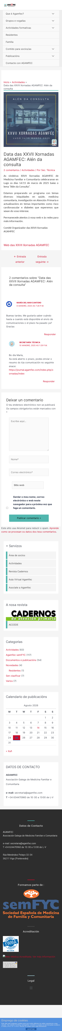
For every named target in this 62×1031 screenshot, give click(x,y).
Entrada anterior (20, 257)
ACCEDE (13, 624)
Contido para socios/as (18, 48)
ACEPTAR (31, 1029)
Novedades (12, 665)
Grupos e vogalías (16, 20)
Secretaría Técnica (29, 342)
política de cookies (12, 1026)
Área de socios (17, 555)
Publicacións (12, 56)
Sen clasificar (13, 675)
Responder (50, 334)
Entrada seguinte (42, 257)
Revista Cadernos (18, 571)
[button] (31, 988)
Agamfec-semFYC (16, 654)
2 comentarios (11, 170)
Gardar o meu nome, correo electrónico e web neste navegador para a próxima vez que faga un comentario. (32, 502)
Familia (9, 41)
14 (38, 727)
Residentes (12, 34)
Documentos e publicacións (21, 660)
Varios (9, 680)
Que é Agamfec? (15, 13)
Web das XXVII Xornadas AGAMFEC (26, 245)
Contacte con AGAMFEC (19, 63)
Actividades (28, 170)
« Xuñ (9, 751)
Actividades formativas (18, 27)
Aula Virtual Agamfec (20, 579)
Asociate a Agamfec (20, 587)
